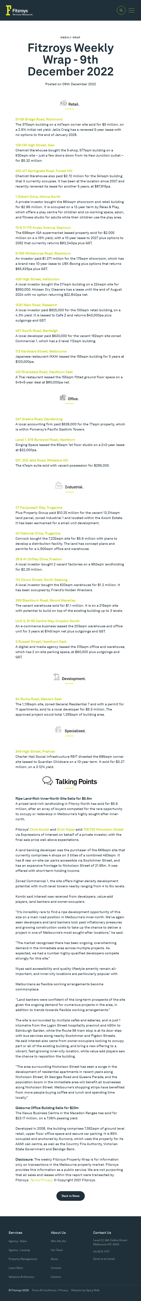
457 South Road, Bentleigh (36, 331)
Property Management (23, 1259)
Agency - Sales (18, 1241)
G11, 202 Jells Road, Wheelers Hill (41, 460)
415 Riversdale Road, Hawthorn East (44, 372)
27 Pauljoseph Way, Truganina (38, 507)
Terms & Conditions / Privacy (50, 1290)
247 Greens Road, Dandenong (38, 419)
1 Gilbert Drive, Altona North (37, 197)
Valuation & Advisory (21, 1276)
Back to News (70, 1196)
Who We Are (58, 1241)
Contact (56, 1268)
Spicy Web (93, 1290)
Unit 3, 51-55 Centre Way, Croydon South (47, 621)
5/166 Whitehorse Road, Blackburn (43, 253)
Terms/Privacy (41, 1180)
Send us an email (104, 1258)
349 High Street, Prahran (35, 751)
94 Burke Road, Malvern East (38, 699)
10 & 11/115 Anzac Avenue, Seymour (43, 227)
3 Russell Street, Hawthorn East (40, 642)
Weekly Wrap (70, 37)
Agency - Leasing (19, 1250)
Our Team (57, 1250)
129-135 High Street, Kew (35, 145)
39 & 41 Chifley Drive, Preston (38, 559)
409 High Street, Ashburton (37, 279)
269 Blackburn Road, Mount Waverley (45, 600)
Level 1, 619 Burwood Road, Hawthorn (45, 440)
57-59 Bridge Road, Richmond (38, 119)
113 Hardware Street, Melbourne (41, 351)
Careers (56, 1276)
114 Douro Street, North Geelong (41, 580)
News (54, 1259)
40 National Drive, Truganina (37, 533)
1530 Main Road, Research (36, 305)
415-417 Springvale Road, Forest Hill (43, 171)
